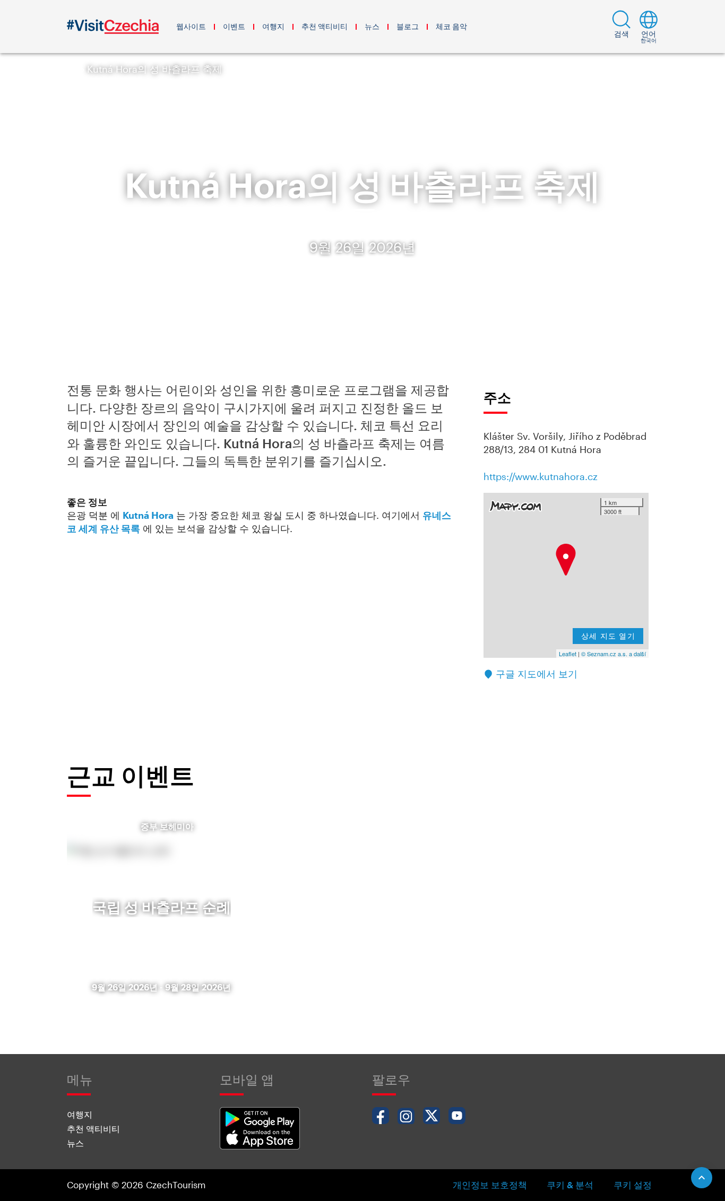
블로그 (407, 26)
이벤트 (234, 26)
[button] (621, 26)
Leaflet (567, 653)
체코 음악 (451, 26)
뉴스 (372, 26)
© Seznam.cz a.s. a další (613, 653)
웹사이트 (191, 26)
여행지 (273, 26)
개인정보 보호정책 (490, 1184)
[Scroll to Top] (701, 1177)
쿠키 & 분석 (570, 1184)
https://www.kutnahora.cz (541, 476)
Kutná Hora (148, 515)
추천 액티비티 (324, 26)
